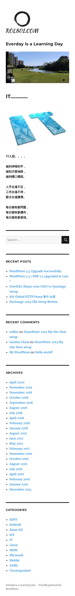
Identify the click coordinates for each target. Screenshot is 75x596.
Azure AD (16, 529)
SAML (13, 565)
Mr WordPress (19, 352)
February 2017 (19, 448)
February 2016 (19, 479)
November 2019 (20, 387)
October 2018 (18, 397)
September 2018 (21, 403)
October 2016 (19, 459)
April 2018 (16, 418)
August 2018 (18, 408)
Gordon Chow (19, 342)
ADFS (13, 519)
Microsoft (16, 555)
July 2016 (16, 469)
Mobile (14, 560)
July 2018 (15, 413)
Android (15, 524)
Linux (13, 545)
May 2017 (16, 443)
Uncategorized (20, 570)
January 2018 (18, 428)
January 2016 (18, 484)
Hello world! (44, 352)
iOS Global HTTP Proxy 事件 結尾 (32, 296)
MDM (13, 550)
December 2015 (20, 489)
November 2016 (20, 454)
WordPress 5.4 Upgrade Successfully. (35, 271)
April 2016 (16, 474)
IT (11, 540)
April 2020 (16, 382)
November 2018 (20, 392)
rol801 (13, 332)
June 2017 (16, 438)
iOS (11, 535)
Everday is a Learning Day (34, 43)
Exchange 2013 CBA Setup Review (33, 302)
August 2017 (18, 433)
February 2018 (19, 423)
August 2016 (18, 464)
